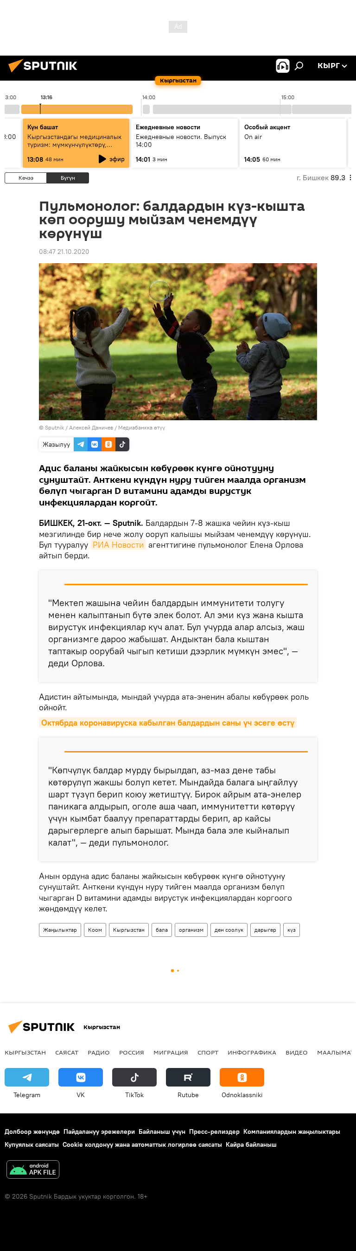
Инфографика (252, 1052)
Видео (297, 1052)
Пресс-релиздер (214, 1131)
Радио (99, 1052)
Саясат (66, 1052)
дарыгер (265, 929)
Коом (95, 929)
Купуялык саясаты (32, 1144)
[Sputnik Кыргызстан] (45, 74)
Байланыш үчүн (162, 1131)
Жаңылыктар (60, 929)
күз (291, 929)
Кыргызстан (129, 929)
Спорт (207, 1052)
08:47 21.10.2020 (64, 251)
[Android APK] (32, 1170)
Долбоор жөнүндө (32, 1131)
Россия (131, 1052)
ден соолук (229, 929)
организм (191, 929)
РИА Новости (118, 544)
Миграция (170, 1052)
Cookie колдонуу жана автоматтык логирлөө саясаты (142, 1144)
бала (162, 929)
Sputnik (54, 427)
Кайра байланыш (251, 1144)
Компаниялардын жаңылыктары (291, 1131)
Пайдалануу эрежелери (99, 1131)
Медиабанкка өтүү (141, 427)
